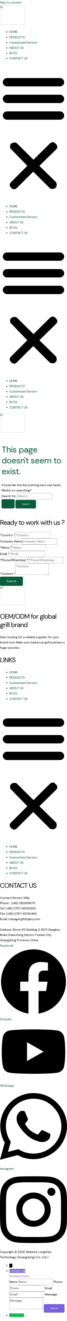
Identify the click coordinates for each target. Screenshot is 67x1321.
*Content (7, 574)
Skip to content (11, 2)
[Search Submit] (8, 503)
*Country (7, 535)
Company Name (11, 541)
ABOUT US (16, 48)
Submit (11, 581)
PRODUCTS (17, 37)
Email (4, 554)
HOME (13, 32)
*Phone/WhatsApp (14, 560)
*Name (5, 548)
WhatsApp (16, 1315)
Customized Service (23, 42)
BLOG (13, 53)
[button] (33, 132)
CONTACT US (18, 58)
